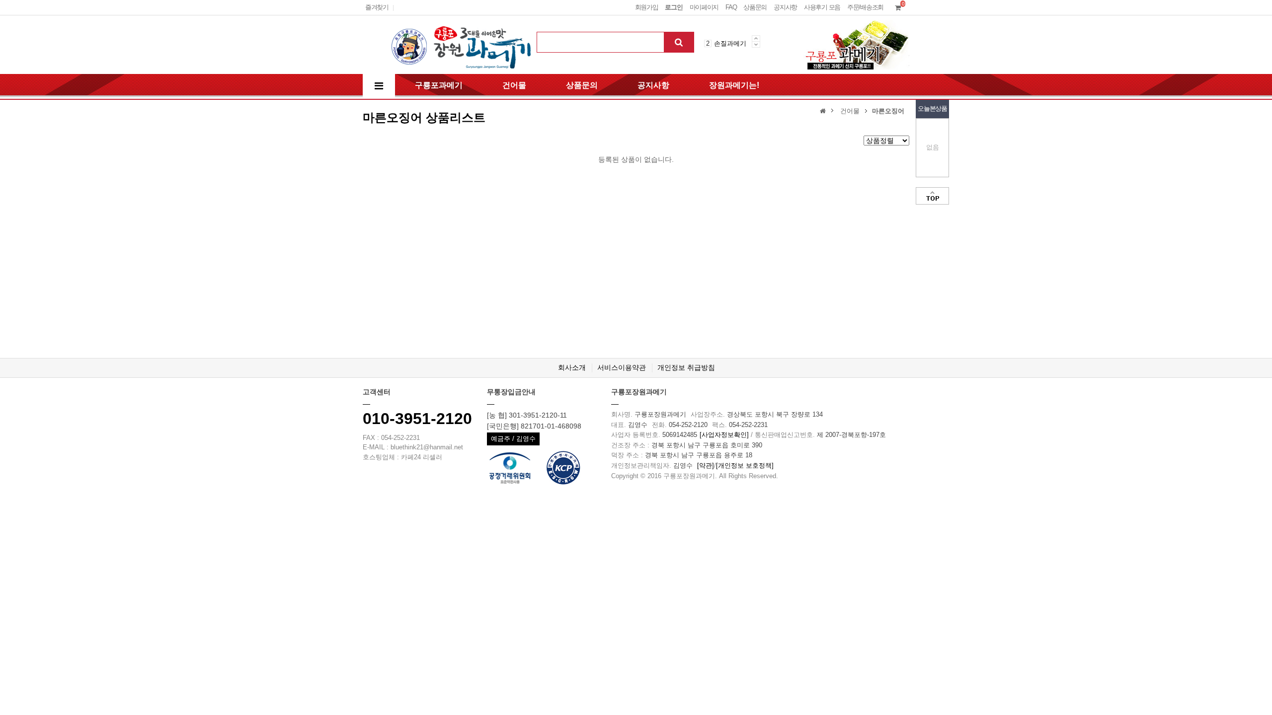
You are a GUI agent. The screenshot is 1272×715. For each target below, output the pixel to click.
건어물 (514, 85)
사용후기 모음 (822, 7)
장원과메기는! (734, 85)
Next (756, 44)
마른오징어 (888, 111)
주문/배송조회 (865, 7)
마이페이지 (704, 7)
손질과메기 (730, 43)
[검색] (679, 42)
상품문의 (755, 7)
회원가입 (646, 7)
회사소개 (572, 367)
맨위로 (932, 196)
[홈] (824, 110)
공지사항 (785, 7)
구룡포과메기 (439, 85)
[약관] (705, 465)
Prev (756, 38)
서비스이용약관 (621, 367)
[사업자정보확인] (724, 434)
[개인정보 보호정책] (745, 465)
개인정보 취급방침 (686, 367)
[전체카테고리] (379, 86)
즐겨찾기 (377, 7)
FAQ (730, 7)
